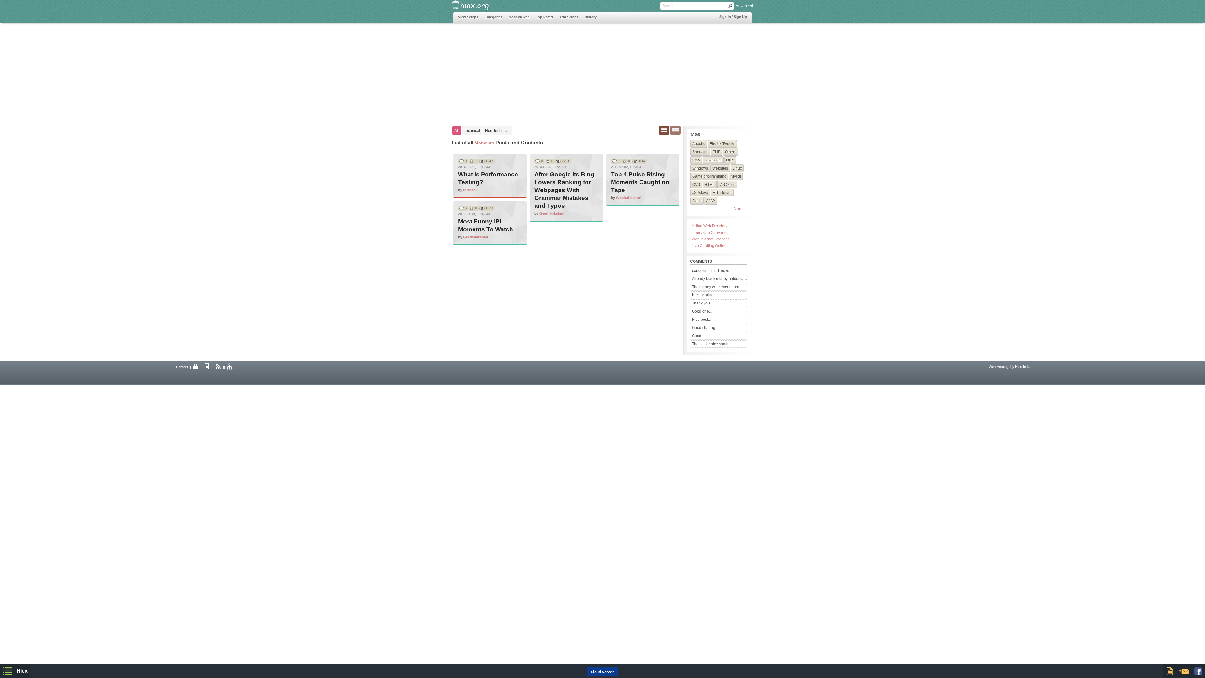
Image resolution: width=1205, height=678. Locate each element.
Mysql (736, 176)
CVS (696, 184)
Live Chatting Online (709, 246)
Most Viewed (519, 17)
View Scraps (468, 17)
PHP (716, 152)
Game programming (709, 176)
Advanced (744, 6)
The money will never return (715, 287)
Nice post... (701, 319)
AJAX (710, 201)
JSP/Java (700, 193)
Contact (182, 367)
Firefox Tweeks (722, 144)
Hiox (22, 671)
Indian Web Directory (709, 226)
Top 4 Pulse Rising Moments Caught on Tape (640, 182)
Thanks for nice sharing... (713, 344)
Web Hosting (998, 367)
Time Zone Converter (710, 232)
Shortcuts (700, 152)
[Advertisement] (567, 71)
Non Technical (497, 130)
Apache (698, 144)
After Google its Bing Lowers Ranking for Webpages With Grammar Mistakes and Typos (564, 190)
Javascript (713, 160)
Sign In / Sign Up (733, 17)
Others (730, 152)
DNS (730, 160)
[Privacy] (196, 367)
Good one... (702, 311)
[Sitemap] (229, 367)
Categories (493, 17)
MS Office (727, 184)
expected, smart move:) (711, 270)
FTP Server (722, 193)
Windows (700, 168)
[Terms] (207, 367)
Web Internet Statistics (710, 239)
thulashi (470, 190)
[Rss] (218, 367)
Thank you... (702, 303)
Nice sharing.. (703, 295)
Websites (720, 168)
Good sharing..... (706, 328)
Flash (697, 201)
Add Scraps (568, 17)
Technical (472, 130)
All (456, 130)
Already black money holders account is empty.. (719, 279)
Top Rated (544, 17)
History (591, 17)
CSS (696, 160)
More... (739, 209)
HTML (709, 184)
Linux (737, 168)
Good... (698, 336)
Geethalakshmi (551, 213)
